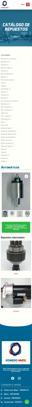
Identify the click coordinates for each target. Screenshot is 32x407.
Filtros (2, 83)
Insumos (3, 92)
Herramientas (4, 89)
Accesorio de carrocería (7, 59)
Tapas (2, 152)
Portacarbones (5, 119)
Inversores (4, 95)
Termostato (4, 155)
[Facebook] (13, 378)
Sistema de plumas (6, 143)
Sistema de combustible (7, 131)
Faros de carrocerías (6, 80)
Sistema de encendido (7, 137)
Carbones (3, 71)
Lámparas (3, 98)
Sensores (3, 125)
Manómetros (4, 104)
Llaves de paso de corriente (8, 101)
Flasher (3, 86)
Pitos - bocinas (5, 116)
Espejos (3, 77)
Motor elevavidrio (6, 110)
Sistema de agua (5, 128)
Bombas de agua (5, 68)
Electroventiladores (6, 74)
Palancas (3, 113)
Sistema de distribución (7, 134)
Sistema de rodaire (6, 146)
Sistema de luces (5, 140)
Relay (2, 122)
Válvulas (3, 161)
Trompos (3, 158)
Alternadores (4, 62)
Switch (3, 149)
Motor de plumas (5, 107)
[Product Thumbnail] (26, 176)
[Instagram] (19, 378)
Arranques (16, 37)
